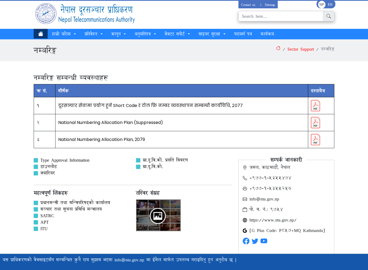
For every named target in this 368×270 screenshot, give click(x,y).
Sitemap (270, 4)
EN (330, 4)
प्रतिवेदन (92, 33)
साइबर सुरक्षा (210, 33)
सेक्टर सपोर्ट (176, 33)
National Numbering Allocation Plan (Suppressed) (110, 122)
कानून (117, 33)
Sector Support (300, 49)
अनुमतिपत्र (143, 33)
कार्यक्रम (267, 33)
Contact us (249, 4)
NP (322, 4)
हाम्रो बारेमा (62, 33)
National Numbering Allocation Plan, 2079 (101, 139)
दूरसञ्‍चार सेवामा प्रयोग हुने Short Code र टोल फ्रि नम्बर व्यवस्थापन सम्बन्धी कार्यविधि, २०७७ (150, 105)
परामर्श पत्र (243, 33)
